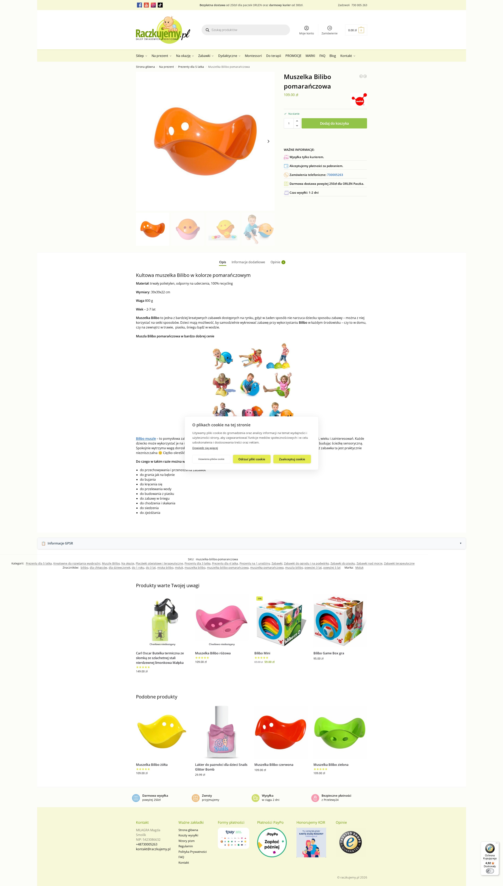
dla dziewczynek (119, 567)
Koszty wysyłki (188, 835)
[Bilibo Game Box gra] (340, 621)
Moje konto (306, 33)
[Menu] (496, 844)
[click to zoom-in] (205, 141)
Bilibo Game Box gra (328, 653)
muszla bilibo (294, 567)
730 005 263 (359, 5)
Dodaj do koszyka (334, 123)
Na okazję (127, 563)
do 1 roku (138, 567)
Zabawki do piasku (342, 563)
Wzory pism (186, 841)
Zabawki (277, 563)
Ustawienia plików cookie (211, 459)
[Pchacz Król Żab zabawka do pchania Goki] (365, 76)
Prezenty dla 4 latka (225, 563)
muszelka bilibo (195, 567)
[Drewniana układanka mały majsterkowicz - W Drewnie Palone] (361, 76)
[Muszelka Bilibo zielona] (340, 732)
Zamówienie (330, 33)
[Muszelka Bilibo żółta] (162, 732)
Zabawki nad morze (369, 563)
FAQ (181, 857)
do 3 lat (151, 567)
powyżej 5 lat (332, 567)
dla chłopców (98, 567)
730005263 (335, 175)
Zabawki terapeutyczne (399, 563)
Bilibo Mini (262, 653)
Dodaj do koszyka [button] (281, 670)
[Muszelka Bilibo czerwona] (281, 732)
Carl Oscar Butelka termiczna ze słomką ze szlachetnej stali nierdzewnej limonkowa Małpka (160, 658)
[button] (356, 30)
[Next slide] (268, 141)
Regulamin (185, 846)
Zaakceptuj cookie (292, 459)
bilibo (84, 567)
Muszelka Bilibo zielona (330, 764)
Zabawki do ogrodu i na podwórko (306, 563)
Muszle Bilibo (111, 563)
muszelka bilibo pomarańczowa (228, 567)
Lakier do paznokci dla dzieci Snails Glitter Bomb (221, 767)
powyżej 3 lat (313, 567)
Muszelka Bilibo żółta (152, 764)
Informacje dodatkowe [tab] (248, 262)
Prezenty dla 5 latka (191, 67)
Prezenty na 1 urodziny (255, 563)
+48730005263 (146, 844)
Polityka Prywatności (192, 852)
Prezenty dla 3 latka (197, 563)
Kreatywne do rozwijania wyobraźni (76, 563)
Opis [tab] (222, 262)
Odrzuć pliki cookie (251, 459)
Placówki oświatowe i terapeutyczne (159, 563)
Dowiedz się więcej (205, 448)
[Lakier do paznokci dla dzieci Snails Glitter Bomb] (221, 732)
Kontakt (183, 862)
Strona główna (145, 67)
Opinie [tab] (277, 262)
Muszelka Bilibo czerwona (273, 764)
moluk (179, 567)
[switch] (490, 871)
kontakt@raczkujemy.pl (153, 849)
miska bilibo (165, 567)
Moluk (359, 567)
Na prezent (166, 67)
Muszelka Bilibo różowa (213, 653)
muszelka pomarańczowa (267, 567)
